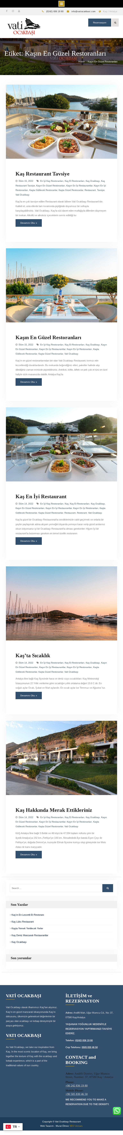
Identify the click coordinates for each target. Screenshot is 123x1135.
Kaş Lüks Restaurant (23, 921)
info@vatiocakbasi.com (83, 11)
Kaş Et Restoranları (74, 181)
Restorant (82, 513)
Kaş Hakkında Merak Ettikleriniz (54, 810)
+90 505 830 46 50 (77, 1094)
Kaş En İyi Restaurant (41, 496)
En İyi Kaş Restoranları (51, 181)
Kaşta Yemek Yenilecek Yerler (27, 928)
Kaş (67, 503)
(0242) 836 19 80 (55, 11)
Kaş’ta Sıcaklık (33, 655)
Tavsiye (101, 190)
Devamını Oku (27, 223)
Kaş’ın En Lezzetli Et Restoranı (28, 914)
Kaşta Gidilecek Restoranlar (43, 190)
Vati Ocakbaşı (22, 194)
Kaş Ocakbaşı (93, 181)
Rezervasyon (99, 22)
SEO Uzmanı (76, 1126)
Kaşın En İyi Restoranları (79, 349)
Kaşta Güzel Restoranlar (71, 190)
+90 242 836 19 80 (77, 1085)
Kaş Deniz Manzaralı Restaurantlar (30, 935)
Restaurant (90, 190)
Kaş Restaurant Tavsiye (43, 174)
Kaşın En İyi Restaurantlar (79, 185)
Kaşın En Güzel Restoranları (50, 185)
